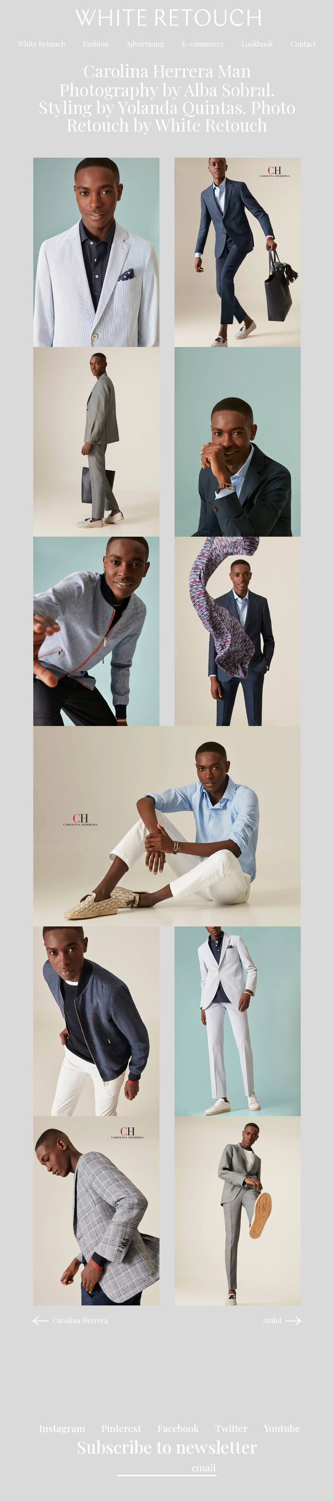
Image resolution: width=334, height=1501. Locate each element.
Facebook (178, 1428)
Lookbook (257, 45)
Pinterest (121, 1428)
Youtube (282, 1428)
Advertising (145, 45)
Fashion (96, 45)
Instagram (62, 1428)
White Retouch (41, 45)
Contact (303, 45)
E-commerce (203, 45)
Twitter (231, 1428)
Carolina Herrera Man (167, 70)
